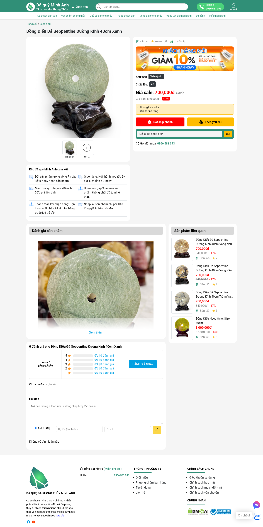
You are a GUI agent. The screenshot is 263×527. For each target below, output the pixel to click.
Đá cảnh (200, 15)
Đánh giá (161, 41)
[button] (96, 332)
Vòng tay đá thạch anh (179, 15)
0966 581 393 (166, 143)
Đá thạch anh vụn (47, 15)
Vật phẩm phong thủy (73, 15)
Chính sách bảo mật (202, 482)
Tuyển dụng (143, 487)
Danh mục (82, 6)
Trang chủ (31, 24)
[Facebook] (28, 522)
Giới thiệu (142, 477)
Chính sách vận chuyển (204, 492)
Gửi (228, 134)
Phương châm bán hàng (151, 482)
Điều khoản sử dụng (202, 477)
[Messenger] (256, 505)
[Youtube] (33, 522)
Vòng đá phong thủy (151, 15)
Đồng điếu (45, 24)
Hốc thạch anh (217, 15)
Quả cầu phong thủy (101, 15)
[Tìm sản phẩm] (99, 7)
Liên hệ (140, 492)
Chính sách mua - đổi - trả (205, 487)
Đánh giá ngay (142, 364)
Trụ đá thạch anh (125, 15)
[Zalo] (257, 516)
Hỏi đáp (180, 41)
